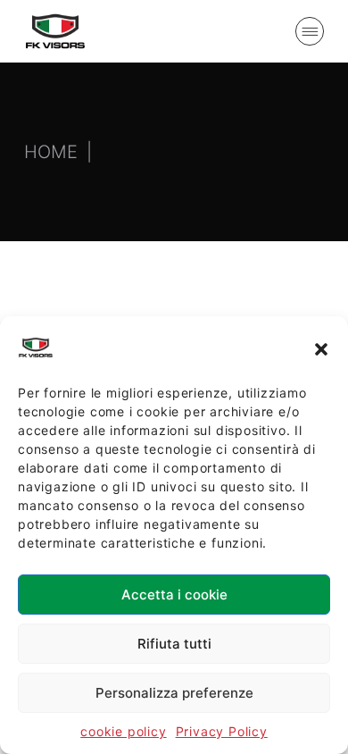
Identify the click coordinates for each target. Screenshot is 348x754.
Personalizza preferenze (174, 692)
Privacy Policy (222, 731)
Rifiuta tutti (174, 643)
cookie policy (123, 731)
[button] (321, 347)
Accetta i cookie (174, 594)
